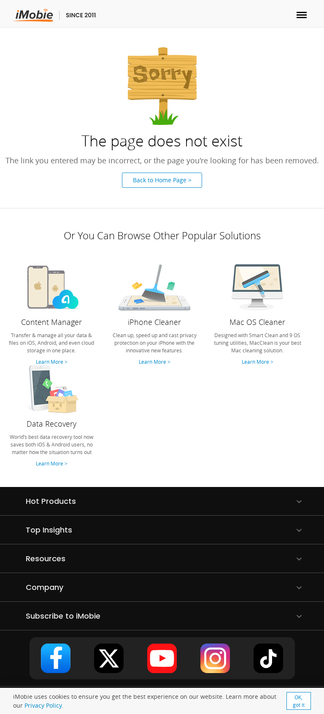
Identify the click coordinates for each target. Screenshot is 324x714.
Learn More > (52, 361)
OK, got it (299, 701)
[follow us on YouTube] (162, 658)
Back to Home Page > (162, 180)
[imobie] (54, 15)
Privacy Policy (43, 705)
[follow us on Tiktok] (268, 658)
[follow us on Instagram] (215, 658)
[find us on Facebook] (55, 658)
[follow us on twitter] (109, 658)
